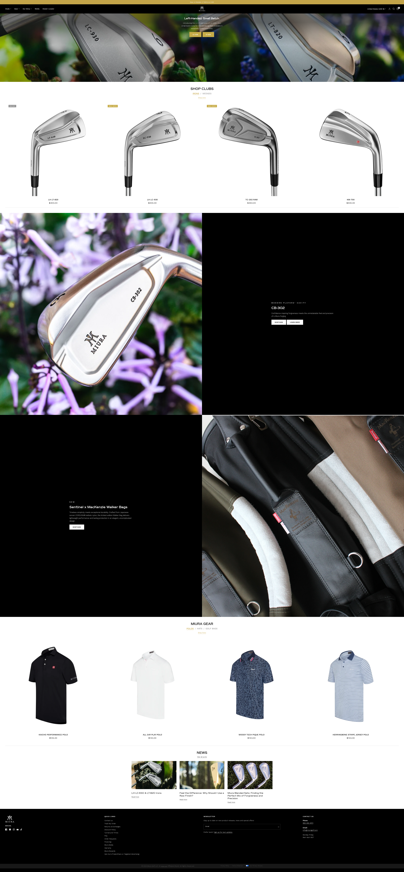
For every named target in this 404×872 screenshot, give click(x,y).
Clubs (7, 9)
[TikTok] (21, 830)
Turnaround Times (111, 833)
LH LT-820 (53, 199)
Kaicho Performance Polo (53, 735)
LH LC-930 (152, 199)
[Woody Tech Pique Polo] (251, 684)
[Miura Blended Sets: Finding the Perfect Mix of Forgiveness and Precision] (250, 775)
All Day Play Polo (152, 735)
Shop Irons (202, 97)
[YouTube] (18, 829)
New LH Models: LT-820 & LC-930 (202, 2)
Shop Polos (202, 632)
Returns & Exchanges (112, 827)
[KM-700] (350, 149)
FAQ (105, 836)
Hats (199, 628)
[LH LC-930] (152, 149)
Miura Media (108, 845)
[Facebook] (6, 829)
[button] (195, 34)
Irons (196, 93)
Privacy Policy (225, 866)
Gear (16, 9)
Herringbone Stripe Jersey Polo (351, 735)
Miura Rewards (109, 851)
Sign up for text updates (223, 832)
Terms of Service (237, 866)
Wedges (206, 93)
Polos (190, 628)
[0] (397, 8)
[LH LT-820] (53, 149)
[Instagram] (14, 829)
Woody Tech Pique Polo (251, 735)
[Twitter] (10, 829)
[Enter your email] (278, 827)
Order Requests (110, 839)
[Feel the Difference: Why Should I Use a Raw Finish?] (202, 775)
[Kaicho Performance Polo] (53, 684)
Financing (107, 842)
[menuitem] (9, 9)
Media (37, 9)
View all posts (202, 757)
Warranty (107, 848)
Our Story (26, 9)
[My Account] (389, 8)
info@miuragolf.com (310, 830)
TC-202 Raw (251, 199)
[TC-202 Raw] (251, 149)
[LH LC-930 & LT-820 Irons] (154, 775)
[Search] (394, 8)
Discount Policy (110, 830)
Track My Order (110, 824)
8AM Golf (164, 866)
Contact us (108, 821)
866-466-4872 (308, 823)
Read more (135, 797)
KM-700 (351, 199)
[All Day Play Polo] (152, 684)
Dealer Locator (48, 9)
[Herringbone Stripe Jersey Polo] (350, 684)
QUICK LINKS (109, 816)
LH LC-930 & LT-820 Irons (146, 793)
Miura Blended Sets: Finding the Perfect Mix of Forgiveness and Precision (245, 796)
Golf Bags (211, 628)
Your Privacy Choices (256, 866)
